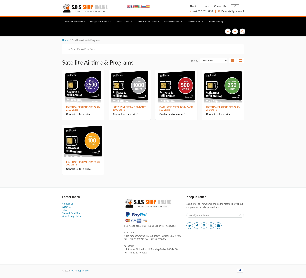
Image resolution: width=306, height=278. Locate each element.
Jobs (206, 6)
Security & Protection (74, 21)
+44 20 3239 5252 (203, 11)
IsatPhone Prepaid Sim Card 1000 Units (129, 108)
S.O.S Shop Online (79, 270)
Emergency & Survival (99, 21)
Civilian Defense (122, 21)
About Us (195, 6)
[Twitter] (189, 225)
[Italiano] (140, 6)
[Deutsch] (136, 6)
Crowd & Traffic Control (147, 21)
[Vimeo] (218, 225)
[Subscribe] (240, 215)
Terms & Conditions (71, 213)
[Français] (132, 6)
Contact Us (220, 6)
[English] (129, 6)
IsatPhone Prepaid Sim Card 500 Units (176, 108)
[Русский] (144, 6)
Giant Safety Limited (72, 216)
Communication (193, 21)
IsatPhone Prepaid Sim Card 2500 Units (83, 108)
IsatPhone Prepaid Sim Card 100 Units (83, 163)
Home (65, 40)
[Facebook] (197, 225)
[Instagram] (204, 225)
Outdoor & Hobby (216, 21)
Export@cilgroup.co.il (232, 11)
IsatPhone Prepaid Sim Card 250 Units (223, 108)
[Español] (148, 6)
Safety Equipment (171, 21)
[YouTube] (211, 225)
